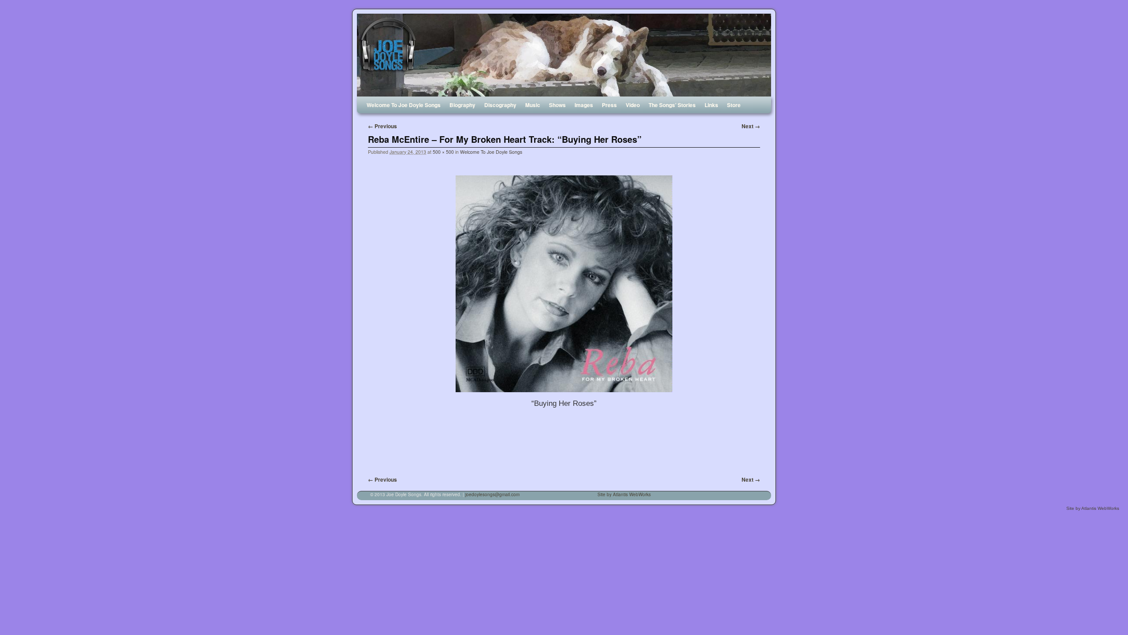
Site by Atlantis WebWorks (624, 494)
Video (633, 105)
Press (609, 105)
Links (711, 105)
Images (584, 105)
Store (734, 105)
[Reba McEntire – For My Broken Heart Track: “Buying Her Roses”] (564, 284)
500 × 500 (443, 152)
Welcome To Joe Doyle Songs (404, 105)
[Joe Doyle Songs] (564, 55)
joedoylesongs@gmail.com (492, 494)
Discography (500, 105)
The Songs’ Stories (672, 105)
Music (532, 105)
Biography (462, 105)
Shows (557, 105)
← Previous (382, 126)
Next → (751, 126)
